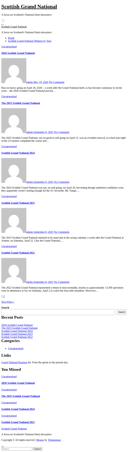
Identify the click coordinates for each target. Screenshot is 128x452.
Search (5, 307)
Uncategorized (9, 46)
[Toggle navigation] (2, 24)
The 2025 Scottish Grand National (20, 103)
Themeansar (54, 440)
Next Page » (7, 302)
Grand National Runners (14, 362)
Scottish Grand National (29, 6)
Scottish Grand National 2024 (18, 152)
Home (11, 38)
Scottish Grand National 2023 (18, 202)
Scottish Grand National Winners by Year (29, 41)
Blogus (40, 440)
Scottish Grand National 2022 (18, 252)
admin (30, 82)
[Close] (2, 446)
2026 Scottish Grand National (18, 53)
